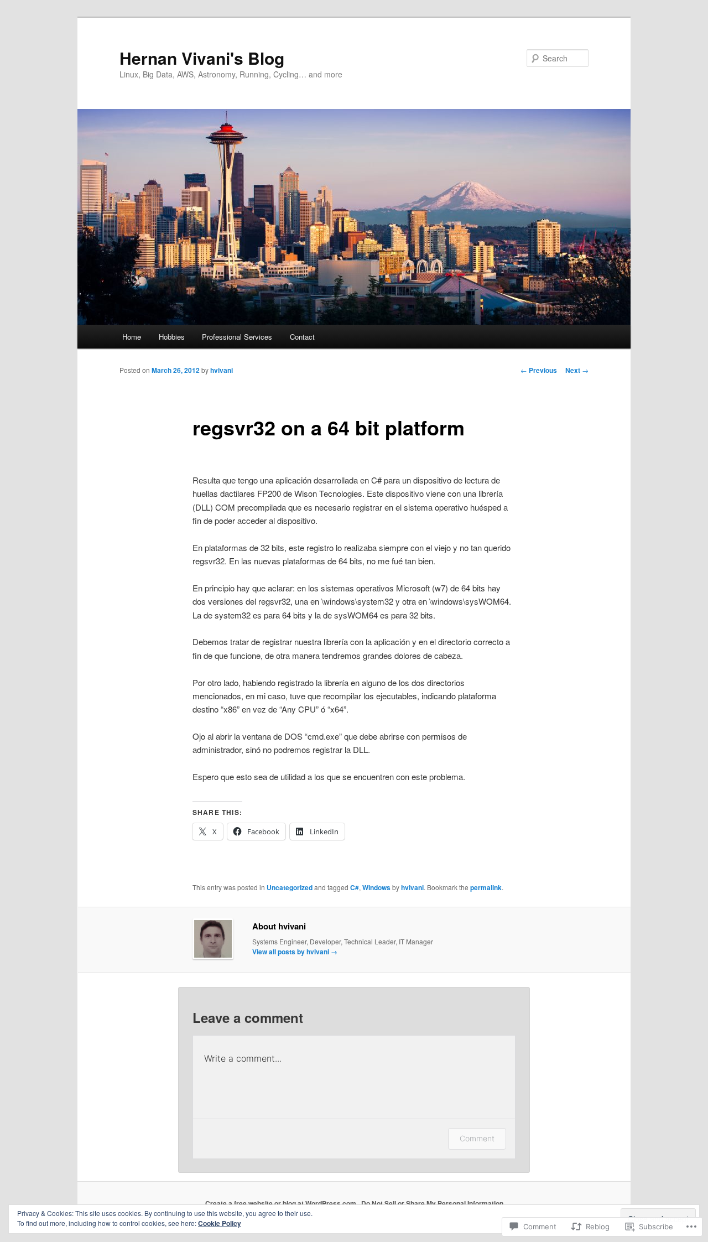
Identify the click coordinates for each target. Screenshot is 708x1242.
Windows (376, 887)
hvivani (221, 370)
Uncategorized (290, 887)
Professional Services (237, 336)
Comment (477, 1138)
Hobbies (172, 336)
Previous (538, 370)
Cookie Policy (219, 1223)
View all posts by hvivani (294, 952)
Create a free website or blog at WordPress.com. (281, 1203)
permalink (486, 887)
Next (577, 370)
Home (131, 336)
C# (354, 887)
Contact (302, 336)
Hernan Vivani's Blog (201, 58)
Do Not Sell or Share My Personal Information (432, 1203)
